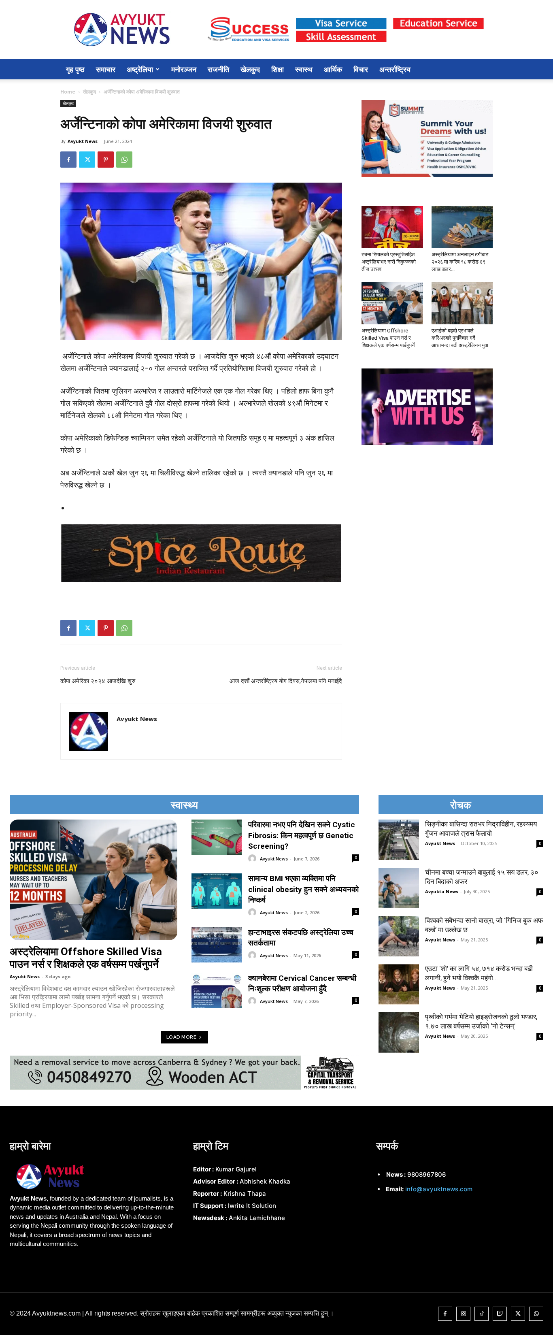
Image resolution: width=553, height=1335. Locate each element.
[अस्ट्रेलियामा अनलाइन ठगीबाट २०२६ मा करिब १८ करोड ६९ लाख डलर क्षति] (462, 227)
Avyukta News (441, 891)
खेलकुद (250, 69)
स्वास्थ (304, 69)
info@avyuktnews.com (438, 1189)
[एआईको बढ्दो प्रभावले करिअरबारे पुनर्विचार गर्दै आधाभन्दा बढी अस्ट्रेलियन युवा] (462, 303)
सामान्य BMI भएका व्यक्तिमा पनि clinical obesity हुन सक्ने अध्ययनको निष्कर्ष (303, 889)
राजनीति (218, 69)
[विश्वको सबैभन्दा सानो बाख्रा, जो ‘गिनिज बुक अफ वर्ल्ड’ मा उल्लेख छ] (399, 936)
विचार (360, 69)
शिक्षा (277, 69)
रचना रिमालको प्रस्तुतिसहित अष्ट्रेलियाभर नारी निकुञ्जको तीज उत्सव (389, 261)
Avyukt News (83, 141)
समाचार (105, 69)
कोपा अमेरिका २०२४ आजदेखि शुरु (97, 681)
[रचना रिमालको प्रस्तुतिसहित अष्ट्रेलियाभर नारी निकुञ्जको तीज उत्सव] (392, 227)
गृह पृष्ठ (75, 69)
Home (67, 91)
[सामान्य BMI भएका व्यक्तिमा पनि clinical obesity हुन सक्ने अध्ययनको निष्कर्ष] (216, 891)
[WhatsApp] (124, 159)
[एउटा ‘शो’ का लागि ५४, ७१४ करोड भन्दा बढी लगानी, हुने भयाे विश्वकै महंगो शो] (399, 984)
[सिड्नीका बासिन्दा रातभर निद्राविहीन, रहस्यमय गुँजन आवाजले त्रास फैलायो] (399, 840)
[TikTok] (481, 1314)
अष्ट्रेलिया (140, 69)
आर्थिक (333, 69)
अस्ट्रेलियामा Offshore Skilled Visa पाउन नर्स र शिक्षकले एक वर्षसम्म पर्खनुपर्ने (388, 338)
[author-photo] (253, 858)
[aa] (93, 1176)
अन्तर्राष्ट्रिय (394, 69)
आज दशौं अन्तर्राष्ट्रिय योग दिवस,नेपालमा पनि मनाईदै (286, 681)
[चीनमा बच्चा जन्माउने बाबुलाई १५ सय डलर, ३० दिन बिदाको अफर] (399, 888)
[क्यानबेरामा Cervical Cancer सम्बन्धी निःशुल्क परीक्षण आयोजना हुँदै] (216, 990)
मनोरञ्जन (183, 69)
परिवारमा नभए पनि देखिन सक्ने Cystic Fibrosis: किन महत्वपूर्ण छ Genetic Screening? (301, 835)
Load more (181, 1037)
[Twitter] (87, 159)
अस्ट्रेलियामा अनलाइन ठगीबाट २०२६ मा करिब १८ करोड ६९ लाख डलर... (460, 261)
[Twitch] (500, 1314)
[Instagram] (463, 1314)
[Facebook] (68, 159)
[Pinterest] (106, 159)
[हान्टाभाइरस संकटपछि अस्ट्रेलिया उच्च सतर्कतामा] (216, 944)
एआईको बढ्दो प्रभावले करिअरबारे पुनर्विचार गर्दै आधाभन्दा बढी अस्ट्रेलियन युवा (460, 338)
